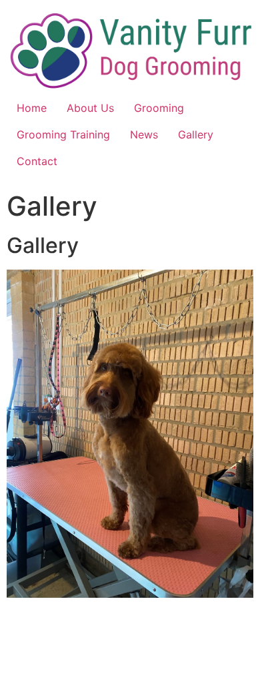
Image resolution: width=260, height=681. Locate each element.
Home (32, 107)
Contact (37, 161)
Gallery (195, 134)
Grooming (159, 107)
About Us (90, 107)
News (144, 134)
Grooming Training (63, 134)
